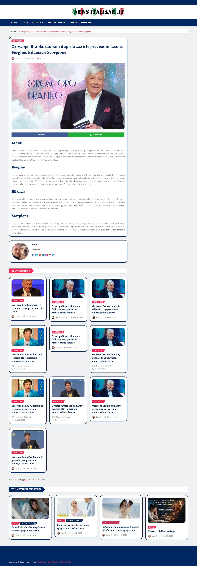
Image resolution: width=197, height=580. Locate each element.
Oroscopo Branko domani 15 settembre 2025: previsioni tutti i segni (27, 308)
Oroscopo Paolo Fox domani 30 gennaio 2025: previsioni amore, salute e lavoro (68, 409)
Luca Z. (18, 58)
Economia (38, 22)
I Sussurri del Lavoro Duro (161, 531)
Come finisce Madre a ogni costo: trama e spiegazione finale (28, 529)
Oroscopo (86, 22)
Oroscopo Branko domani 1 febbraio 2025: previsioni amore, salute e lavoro (66, 339)
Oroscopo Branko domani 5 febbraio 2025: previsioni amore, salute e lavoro (66, 309)
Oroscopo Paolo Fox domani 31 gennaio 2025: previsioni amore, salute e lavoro (27, 409)
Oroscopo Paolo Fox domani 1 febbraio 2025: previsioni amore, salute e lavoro (27, 358)
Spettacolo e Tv (56, 22)
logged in (24, 479)
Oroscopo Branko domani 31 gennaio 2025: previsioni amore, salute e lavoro (106, 358)
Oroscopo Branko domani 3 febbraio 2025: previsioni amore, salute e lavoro (106, 309)
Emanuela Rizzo (62, 317)
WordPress (41, 562)
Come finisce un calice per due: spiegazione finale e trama (73, 526)
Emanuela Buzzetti (23, 366)
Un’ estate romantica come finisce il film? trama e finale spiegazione (120, 528)
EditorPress (53, 562)
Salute (73, 22)
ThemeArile (66, 562)
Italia (24, 22)
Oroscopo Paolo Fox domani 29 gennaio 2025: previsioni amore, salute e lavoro (27, 460)
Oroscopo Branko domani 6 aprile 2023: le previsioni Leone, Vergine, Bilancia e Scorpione (54, 31)
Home (14, 22)
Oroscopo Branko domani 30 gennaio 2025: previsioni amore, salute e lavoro (107, 409)
